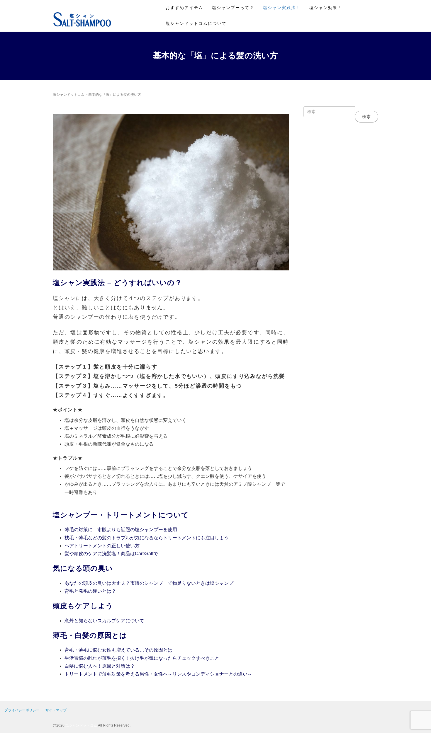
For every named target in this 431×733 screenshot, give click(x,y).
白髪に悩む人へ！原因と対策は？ (100, 666)
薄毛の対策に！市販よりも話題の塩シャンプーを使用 (121, 529)
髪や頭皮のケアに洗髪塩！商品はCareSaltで (111, 553)
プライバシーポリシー (22, 710)
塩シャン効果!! (325, 7)
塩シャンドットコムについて (196, 23)
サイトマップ (56, 710)
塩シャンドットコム (68, 95)
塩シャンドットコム (81, 725)
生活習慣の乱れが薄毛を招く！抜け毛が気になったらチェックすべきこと (142, 658)
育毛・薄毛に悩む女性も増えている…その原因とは (118, 649)
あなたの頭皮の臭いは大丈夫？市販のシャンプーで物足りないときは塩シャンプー (151, 583)
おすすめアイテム (184, 7)
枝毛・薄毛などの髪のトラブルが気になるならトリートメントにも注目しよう (147, 537)
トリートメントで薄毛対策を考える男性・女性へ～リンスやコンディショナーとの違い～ (158, 673)
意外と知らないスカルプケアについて (104, 620)
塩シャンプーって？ (233, 7)
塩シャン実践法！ (282, 7)
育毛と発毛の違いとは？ (90, 591)
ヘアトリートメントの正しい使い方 (102, 545)
